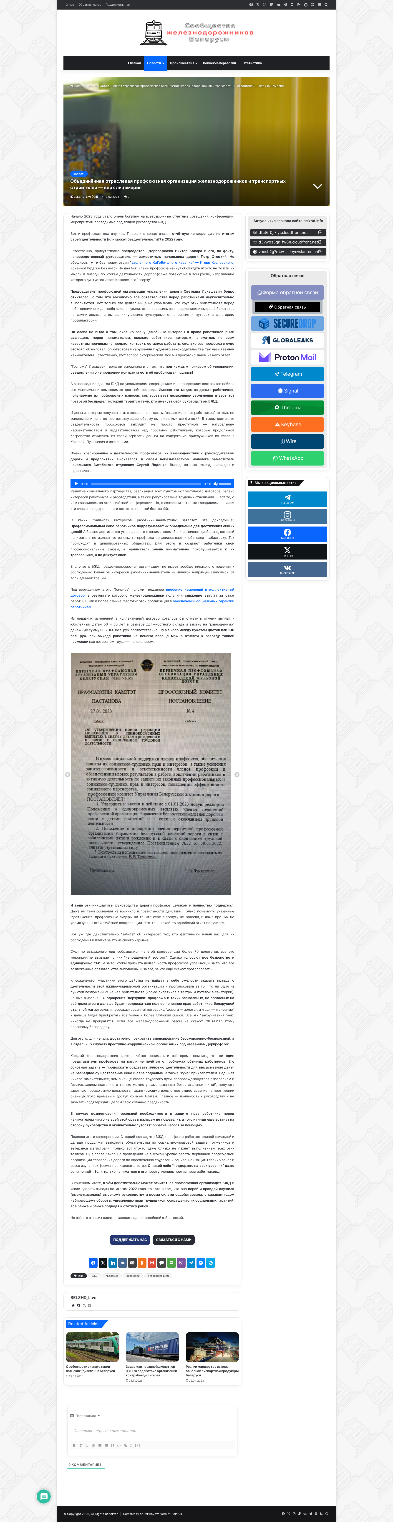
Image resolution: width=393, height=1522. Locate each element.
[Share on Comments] (161, 1263)
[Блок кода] (119, 1445)
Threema (291, 407)
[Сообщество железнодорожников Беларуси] (196, 33)
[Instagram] (89, 1305)
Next (237, 775)
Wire (291, 441)
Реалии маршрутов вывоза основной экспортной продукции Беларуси (212, 1371)
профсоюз (112, 1275)
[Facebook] (78, 1305)
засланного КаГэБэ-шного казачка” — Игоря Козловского (182, 262)
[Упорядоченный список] (100, 1445)
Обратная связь (89, 4)
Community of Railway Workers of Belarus (152, 1514)
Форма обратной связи (290, 292)
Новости (154, 63)
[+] (137, 1445)
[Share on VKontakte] (122, 1263)
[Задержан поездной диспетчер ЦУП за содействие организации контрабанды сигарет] (152, 1347)
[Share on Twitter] (103, 1263)
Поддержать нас (118, 4)
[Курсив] (81, 1445)
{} (131, 1445)
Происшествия (182, 63)
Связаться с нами (173, 1240)
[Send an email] (97, 196)
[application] (152, 483)
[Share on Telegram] (191, 1263)
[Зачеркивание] (93, 1445)
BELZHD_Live (82, 196)
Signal (291, 391)
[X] (84, 1305)
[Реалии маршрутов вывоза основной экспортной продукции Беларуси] (212, 1347)
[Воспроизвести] (76, 483)
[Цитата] (112, 1445)
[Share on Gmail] (152, 1263)
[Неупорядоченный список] (106, 1445)
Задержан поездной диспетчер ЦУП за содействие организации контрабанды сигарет (151, 1371)
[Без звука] (215, 483)
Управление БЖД (158, 1275)
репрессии (133, 1275)
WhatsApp (291, 458)
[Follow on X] (94, 196)
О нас (70, 4)
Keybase (291, 424)
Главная (134, 63)
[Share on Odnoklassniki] (142, 1263)
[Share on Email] (132, 1263)
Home (77, 86)
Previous (68, 775)
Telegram (291, 374)
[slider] (225, 483)
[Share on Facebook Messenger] (200, 1263)
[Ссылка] (125, 1445)
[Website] (73, 1305)
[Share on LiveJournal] (210, 1263)
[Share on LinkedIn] (112, 1263)
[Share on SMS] (171, 1263)
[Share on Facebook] (93, 1263)
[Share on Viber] (181, 1263)
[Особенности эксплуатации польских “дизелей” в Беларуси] (92, 1347)
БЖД (94, 1275)
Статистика (252, 63)
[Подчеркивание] (87, 1445)
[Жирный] (74, 1445)
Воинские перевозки (219, 63)
